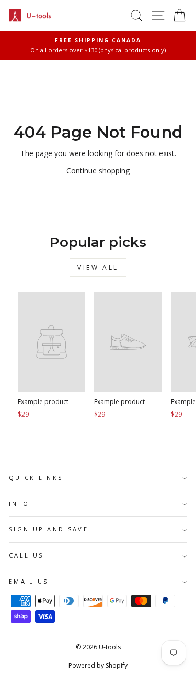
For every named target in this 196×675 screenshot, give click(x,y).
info (19, 503)
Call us (26, 555)
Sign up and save (48, 529)
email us (29, 581)
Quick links (36, 477)
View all (98, 267)
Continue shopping (98, 170)
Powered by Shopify (98, 665)
